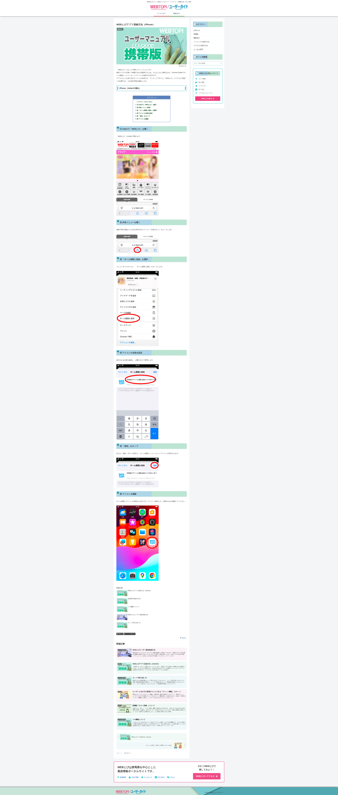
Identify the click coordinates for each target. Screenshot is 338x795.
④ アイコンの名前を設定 (145, 113)
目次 (148, 97)
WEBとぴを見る (206, 98)
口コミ (172, 777)
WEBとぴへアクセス (205, 776)
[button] (220, 63)
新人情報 (135, 777)
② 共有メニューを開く (144, 107)
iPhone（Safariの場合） (145, 102)
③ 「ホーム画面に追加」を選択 (147, 110)
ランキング (148, 777)
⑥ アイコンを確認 (142, 119)
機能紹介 (120, 633)
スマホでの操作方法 (130, 633)
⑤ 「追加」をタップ (143, 116)
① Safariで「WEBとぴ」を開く (147, 104)
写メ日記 (161, 777)
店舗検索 (123, 777)
